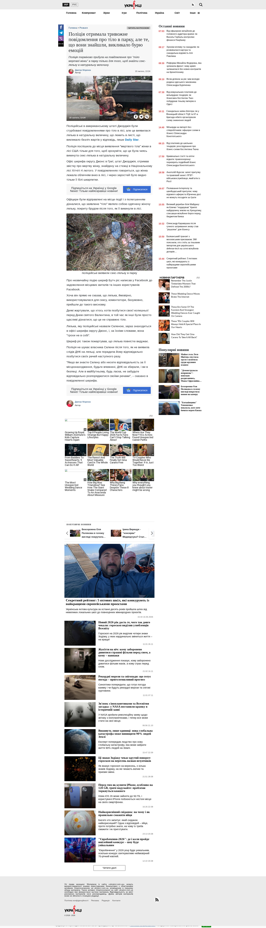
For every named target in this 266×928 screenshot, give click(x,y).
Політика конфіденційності (76, 900)
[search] (201, 4)
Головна (71, 12)
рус (74, 4)
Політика (141, 12)
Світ (177, 12)
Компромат (89, 12)
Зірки (106, 12)
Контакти (116, 900)
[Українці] (133, 4)
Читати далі (109, 867)
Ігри (124, 12)
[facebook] (61, 27)
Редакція (106, 900)
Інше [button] (193, 12)
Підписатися (140, 189)
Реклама (95, 900)
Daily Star (132, 139)
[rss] (193, 4)
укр (66, 4)
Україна (159, 12)
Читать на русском (138, 28)
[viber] (61, 38)
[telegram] (61, 33)
